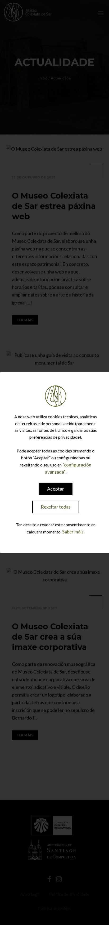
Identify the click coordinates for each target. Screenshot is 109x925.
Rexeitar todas (56, 507)
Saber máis (73, 532)
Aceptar (55, 489)
